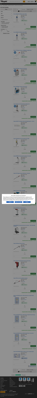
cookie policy (26, 200)
